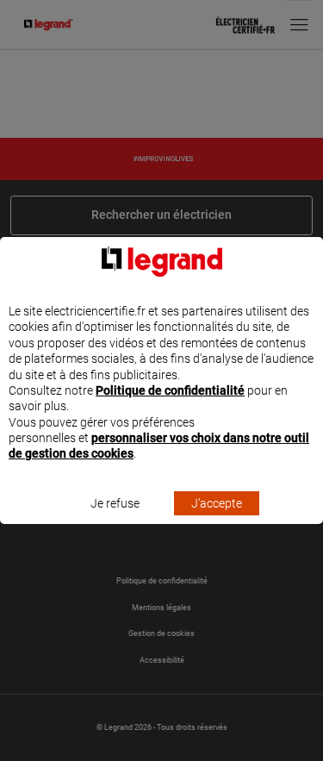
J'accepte (216, 503)
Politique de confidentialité (170, 390)
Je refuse (115, 503)
